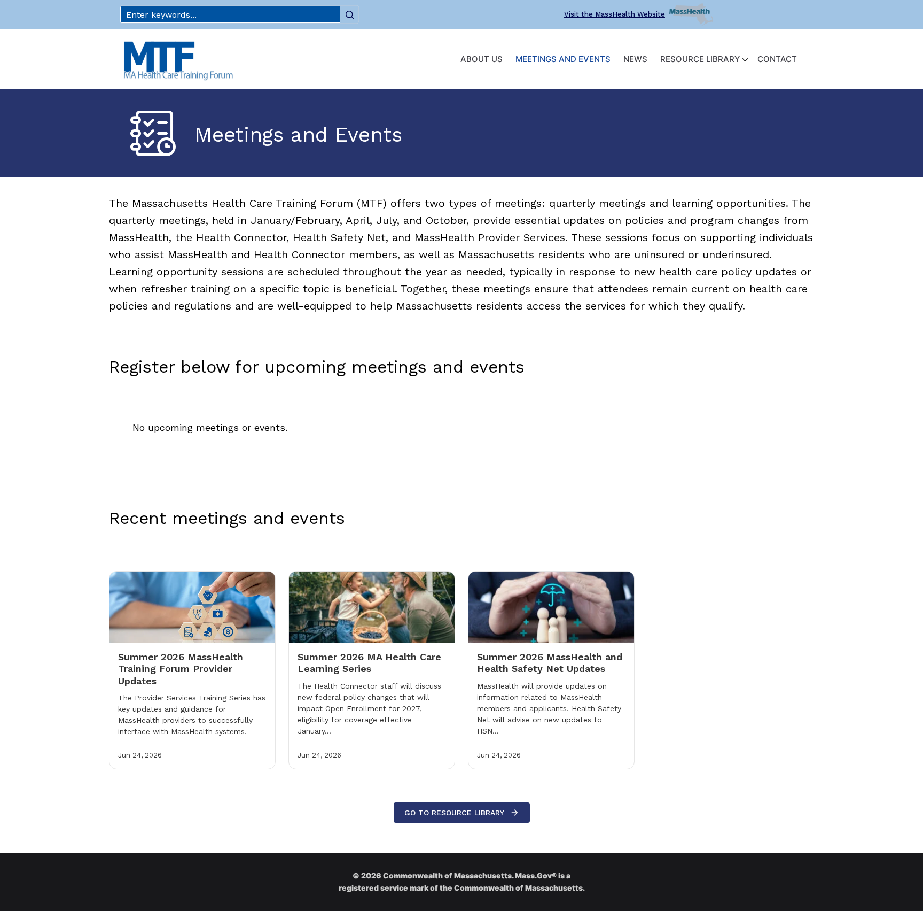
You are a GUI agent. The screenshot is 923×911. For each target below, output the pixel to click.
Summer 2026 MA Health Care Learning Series (369, 663)
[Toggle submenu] (745, 59)
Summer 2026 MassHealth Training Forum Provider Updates (180, 668)
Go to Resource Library (454, 812)
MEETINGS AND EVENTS (563, 59)
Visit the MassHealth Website (614, 14)
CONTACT (777, 59)
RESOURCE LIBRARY (700, 59)
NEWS (635, 59)
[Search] (349, 14)
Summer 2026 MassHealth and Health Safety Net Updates (549, 663)
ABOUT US (481, 59)
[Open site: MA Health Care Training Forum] (178, 59)
